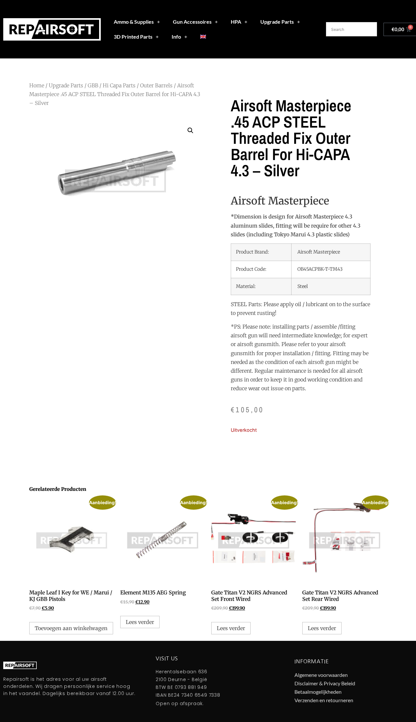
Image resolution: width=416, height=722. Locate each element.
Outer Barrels (156, 85)
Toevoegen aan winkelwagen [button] (71, 628)
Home (36, 85)
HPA (236, 22)
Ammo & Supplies (134, 22)
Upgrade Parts (277, 22)
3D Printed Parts (133, 36)
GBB (93, 85)
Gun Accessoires (192, 22)
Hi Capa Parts (119, 85)
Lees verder (140, 622)
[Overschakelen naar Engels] (203, 36)
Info (176, 36)
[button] (190, 130)
